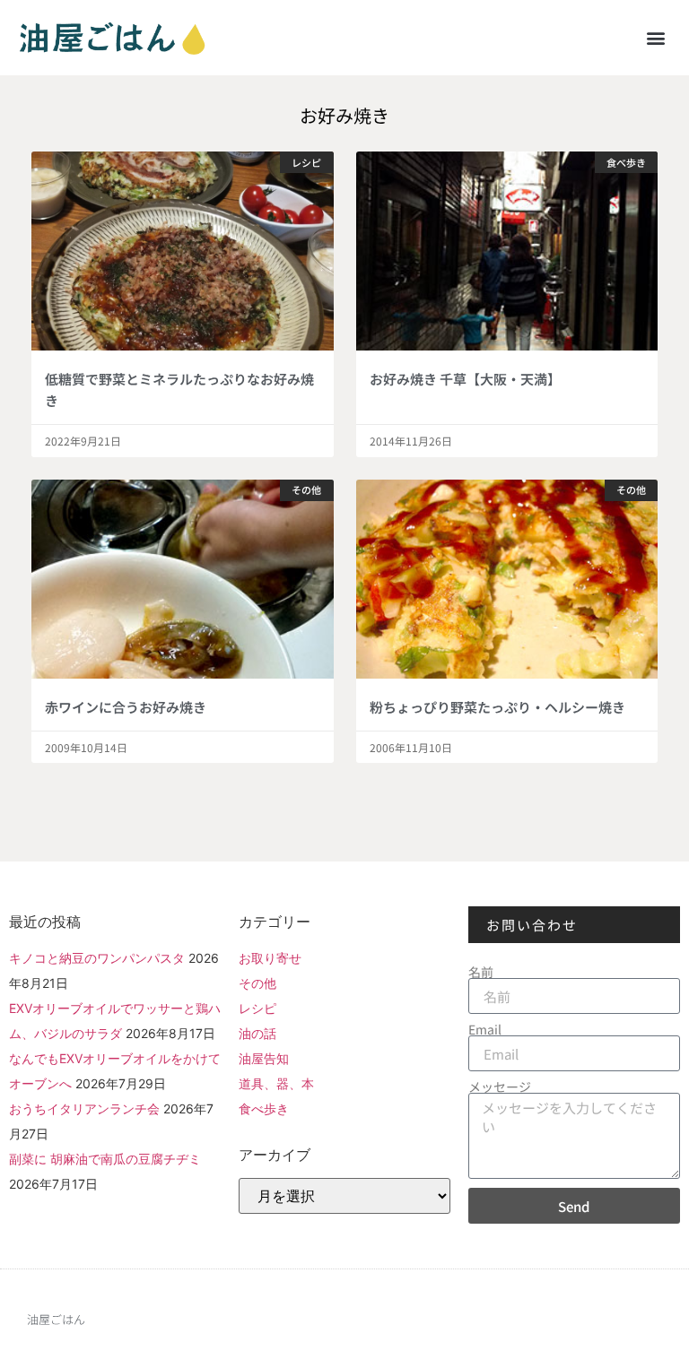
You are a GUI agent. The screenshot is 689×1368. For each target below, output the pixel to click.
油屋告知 (264, 1058)
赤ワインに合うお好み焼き (125, 706)
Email (484, 1029)
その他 (257, 983)
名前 (480, 971)
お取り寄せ (270, 957)
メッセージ (499, 1086)
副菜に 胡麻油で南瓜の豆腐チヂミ (105, 1158)
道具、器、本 (276, 1083)
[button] (656, 37)
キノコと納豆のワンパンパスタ (97, 957)
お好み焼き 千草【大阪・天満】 (465, 378)
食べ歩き (264, 1108)
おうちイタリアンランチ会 (84, 1108)
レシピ (257, 1008)
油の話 (257, 1033)
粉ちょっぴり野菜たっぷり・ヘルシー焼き (497, 706)
